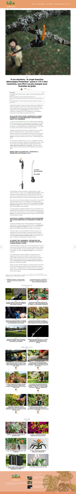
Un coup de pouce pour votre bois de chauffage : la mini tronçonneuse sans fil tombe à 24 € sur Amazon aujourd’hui (38, 303)
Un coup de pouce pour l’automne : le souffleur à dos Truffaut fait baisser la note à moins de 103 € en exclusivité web (38, 322)
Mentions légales (66, 492)
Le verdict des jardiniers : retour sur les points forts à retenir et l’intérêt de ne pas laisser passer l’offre (26, 101)
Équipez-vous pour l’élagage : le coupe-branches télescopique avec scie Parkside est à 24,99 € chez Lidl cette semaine (38, 341)
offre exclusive (17, 276)
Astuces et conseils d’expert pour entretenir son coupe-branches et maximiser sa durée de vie (26, 99)
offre (12, 276)
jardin (16, 319)
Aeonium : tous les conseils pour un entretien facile (16, 435)
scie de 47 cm (29, 140)
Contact (61, 492)
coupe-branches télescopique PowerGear (19, 121)
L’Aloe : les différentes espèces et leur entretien (16, 451)
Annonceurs (57, 492)
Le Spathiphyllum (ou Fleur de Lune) (38, 466)
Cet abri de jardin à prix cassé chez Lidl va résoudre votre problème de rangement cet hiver (16, 468)
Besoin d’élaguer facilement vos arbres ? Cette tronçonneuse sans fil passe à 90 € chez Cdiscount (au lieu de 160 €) (16, 322)
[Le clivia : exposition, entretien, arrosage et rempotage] (38, 444)
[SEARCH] (70, 4)
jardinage (8, 276)
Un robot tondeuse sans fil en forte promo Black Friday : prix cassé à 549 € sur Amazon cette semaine (15, 340)
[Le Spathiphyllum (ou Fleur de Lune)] (38, 460)
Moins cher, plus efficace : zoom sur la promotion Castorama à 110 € (22, 96)
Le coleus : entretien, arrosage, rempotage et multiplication (38, 435)
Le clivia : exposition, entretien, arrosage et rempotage (38, 451)
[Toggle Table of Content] (42, 92)
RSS (70, 492)
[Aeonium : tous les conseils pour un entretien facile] (15, 428)
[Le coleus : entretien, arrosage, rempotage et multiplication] (38, 428)
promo (23, 276)
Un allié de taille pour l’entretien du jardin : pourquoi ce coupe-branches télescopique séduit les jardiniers (27, 95)
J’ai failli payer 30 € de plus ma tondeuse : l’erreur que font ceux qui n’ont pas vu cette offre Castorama (16, 303)
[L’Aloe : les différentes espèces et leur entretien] (15, 444)
